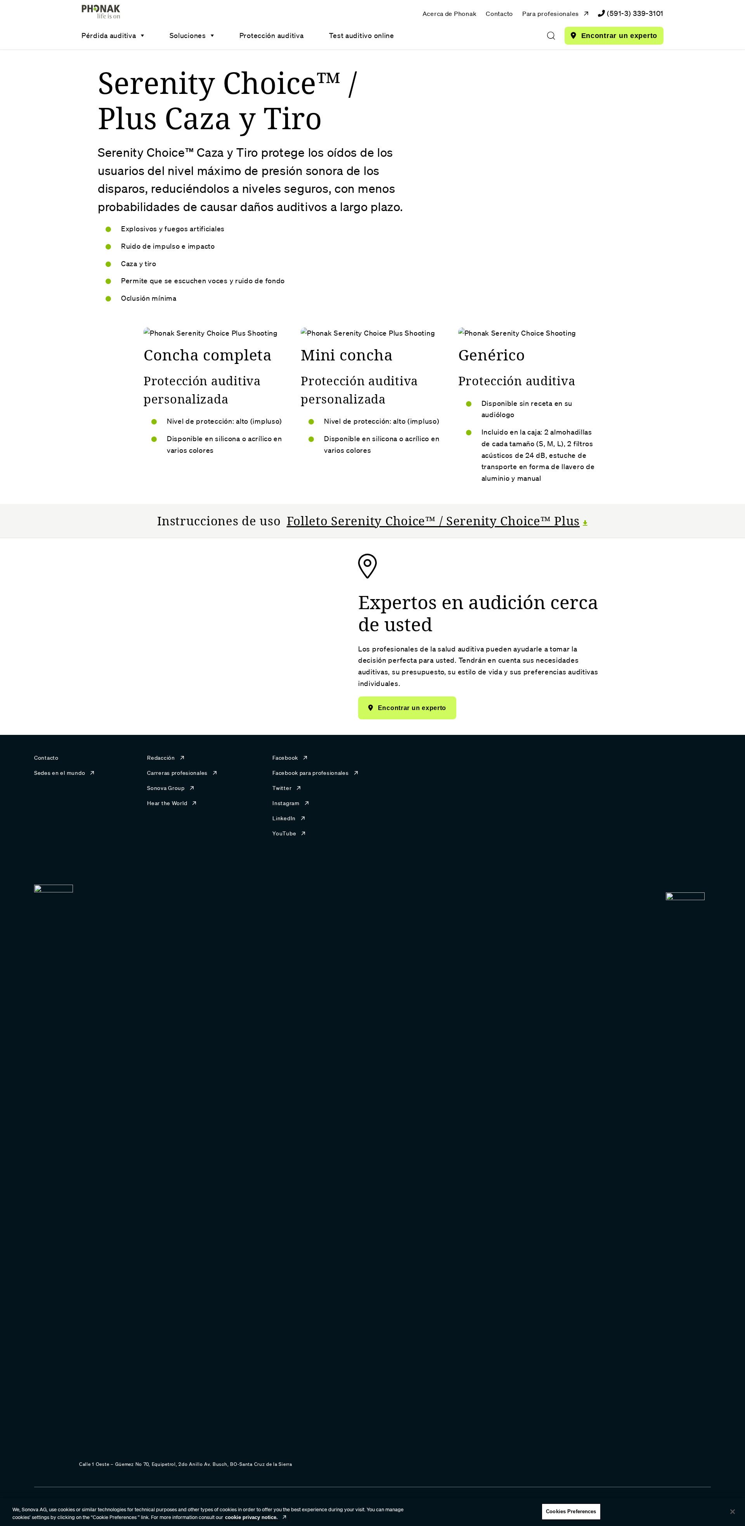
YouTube (284, 833)
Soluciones (188, 35)
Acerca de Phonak (450, 13)
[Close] (732, 1511)
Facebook (285, 757)
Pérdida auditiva (108, 35)
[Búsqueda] (551, 35)
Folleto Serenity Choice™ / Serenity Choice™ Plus (433, 521)
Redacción (161, 757)
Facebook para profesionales (310, 772)
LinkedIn (284, 818)
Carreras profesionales (177, 772)
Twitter (281, 788)
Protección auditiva (271, 35)
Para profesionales (550, 13)
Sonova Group (166, 788)
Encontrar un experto (619, 36)
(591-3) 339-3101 (635, 13)
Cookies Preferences (571, 1511)
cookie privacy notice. (251, 1517)
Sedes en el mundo (59, 772)
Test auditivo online (361, 35)
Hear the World (167, 803)
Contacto (499, 13)
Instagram (285, 803)
